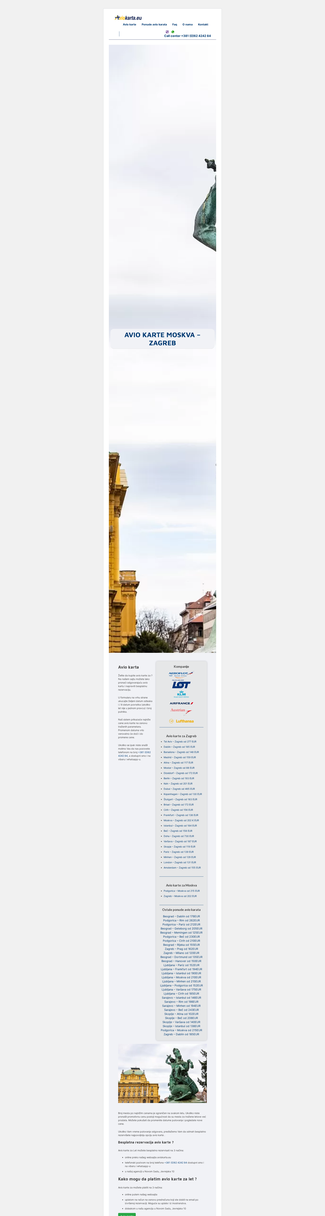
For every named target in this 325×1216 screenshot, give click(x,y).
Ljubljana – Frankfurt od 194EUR (181, 969)
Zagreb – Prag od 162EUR (181, 949)
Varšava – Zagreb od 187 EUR (180, 841)
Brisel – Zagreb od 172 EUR (179, 804)
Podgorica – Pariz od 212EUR (181, 924)
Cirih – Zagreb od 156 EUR (178, 809)
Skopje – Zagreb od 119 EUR (179, 846)
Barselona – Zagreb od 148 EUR (181, 752)
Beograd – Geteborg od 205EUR (181, 928)
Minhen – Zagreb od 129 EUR (180, 857)
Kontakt (203, 24)
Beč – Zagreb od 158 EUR (178, 830)
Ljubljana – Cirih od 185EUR (181, 993)
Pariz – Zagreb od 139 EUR (179, 851)
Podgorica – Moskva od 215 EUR (182, 890)
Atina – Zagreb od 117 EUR (178, 762)
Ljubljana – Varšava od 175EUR (181, 989)
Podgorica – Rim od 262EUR (181, 920)
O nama (187, 24)
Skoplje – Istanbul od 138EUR (181, 1026)
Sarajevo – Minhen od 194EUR (181, 1005)
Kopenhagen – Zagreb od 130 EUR (183, 794)
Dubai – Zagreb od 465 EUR (179, 788)
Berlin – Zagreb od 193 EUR (179, 778)
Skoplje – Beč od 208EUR (181, 1018)
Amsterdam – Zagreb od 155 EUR (182, 867)
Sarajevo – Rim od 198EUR (181, 1001)
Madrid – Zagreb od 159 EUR (180, 757)
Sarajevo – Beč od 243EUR (181, 1009)
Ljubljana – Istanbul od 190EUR (181, 973)
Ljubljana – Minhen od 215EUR (181, 981)
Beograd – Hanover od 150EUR (181, 961)
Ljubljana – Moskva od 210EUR (181, 977)
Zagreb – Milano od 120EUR (181, 953)
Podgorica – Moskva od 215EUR (181, 1030)
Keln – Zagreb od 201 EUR (178, 783)
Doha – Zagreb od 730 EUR (179, 836)
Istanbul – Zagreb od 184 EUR (180, 825)
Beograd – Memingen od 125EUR (181, 932)
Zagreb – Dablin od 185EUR (181, 1034)
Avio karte (129, 24)
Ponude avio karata (154, 24)
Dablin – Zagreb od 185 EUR (179, 746)
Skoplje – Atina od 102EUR (181, 1014)
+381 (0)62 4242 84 (175, 1162)
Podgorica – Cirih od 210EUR (181, 940)
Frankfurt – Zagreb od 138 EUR (181, 815)
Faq (174, 24)
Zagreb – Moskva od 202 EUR (180, 896)
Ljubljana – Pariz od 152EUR (181, 965)
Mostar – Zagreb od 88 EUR (179, 767)
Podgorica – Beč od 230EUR (181, 936)
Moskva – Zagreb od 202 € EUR (181, 820)
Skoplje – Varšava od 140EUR (181, 1022)
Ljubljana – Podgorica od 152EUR (181, 985)
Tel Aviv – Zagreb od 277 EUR (180, 741)
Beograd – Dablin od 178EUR (181, 916)
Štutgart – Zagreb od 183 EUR (180, 799)
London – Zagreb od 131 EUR (180, 862)
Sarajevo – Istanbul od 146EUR (181, 997)
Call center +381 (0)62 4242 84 (187, 36)
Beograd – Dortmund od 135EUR (181, 957)
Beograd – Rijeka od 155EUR (181, 944)
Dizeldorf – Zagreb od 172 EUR (181, 773)
